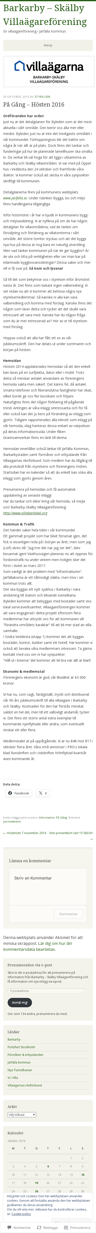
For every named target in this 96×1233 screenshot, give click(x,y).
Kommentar (68, 914)
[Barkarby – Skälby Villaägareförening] (49, 86)
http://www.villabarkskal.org (25, 513)
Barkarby (14, 1039)
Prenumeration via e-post (30, 965)
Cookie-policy (21, 1214)
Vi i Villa (13, 1078)
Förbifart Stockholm (21, 1047)
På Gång (61, 817)
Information (47, 817)
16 (82, 1175)
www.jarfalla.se (15, 198)
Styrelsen (42, 96)
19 (36, 1183)
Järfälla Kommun (19, 1062)
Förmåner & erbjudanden (25, 1055)
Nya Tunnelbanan (20, 1070)
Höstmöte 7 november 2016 (24, 833)
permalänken (12, 821)
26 (36, 1191)
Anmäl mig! (20, 1002)
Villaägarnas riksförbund (25, 1085)
